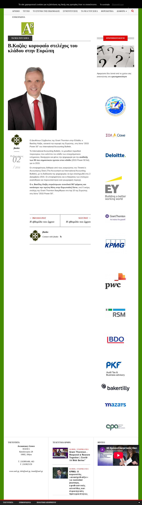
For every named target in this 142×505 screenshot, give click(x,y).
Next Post (84, 218)
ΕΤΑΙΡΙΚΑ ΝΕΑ (82, 449)
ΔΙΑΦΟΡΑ (121, 10)
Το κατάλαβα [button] (105, 4)
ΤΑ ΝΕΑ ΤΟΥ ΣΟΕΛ (89, 10)
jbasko (17, 148)
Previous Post (38, 218)
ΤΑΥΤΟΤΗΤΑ (8, 502)
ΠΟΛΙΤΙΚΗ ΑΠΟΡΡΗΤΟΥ (46, 502)
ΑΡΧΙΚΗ (16, 10)
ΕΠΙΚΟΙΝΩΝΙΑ (18, 16)
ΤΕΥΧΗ (26, 10)
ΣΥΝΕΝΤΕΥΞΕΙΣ (70, 10)
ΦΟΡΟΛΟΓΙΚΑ (107, 10)
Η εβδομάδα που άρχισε (42, 221)
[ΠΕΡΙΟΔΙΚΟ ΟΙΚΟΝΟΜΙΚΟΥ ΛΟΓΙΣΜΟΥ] (27, 28)
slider (72, 449)
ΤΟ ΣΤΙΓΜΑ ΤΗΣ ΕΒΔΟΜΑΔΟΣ (46, 10)
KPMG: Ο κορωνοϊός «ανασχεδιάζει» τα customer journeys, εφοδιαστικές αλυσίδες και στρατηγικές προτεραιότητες (78, 482)
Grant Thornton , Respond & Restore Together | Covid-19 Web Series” (79, 456)
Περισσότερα (118, 4)
